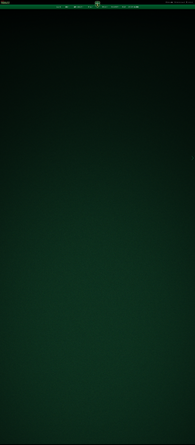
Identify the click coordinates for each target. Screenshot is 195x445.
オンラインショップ (180, 2)
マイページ (190, 2)
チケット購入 (170, 2)
